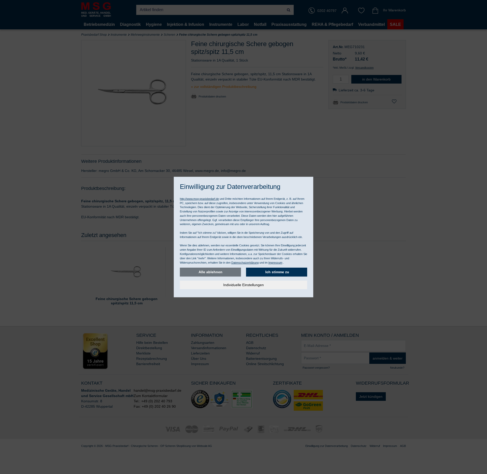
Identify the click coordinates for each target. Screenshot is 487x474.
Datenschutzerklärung (245, 262)
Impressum (275, 262)
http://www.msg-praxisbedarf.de (199, 198)
